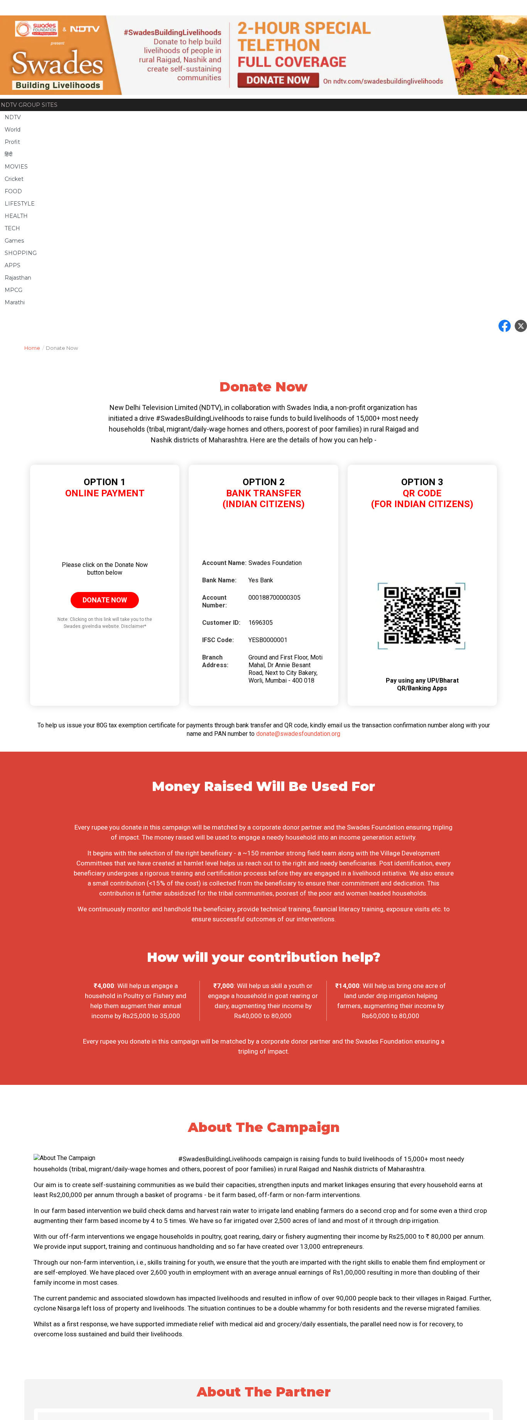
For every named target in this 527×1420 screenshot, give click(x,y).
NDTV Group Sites (29, 104)
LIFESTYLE (20, 203)
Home (34, 348)
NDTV (13, 117)
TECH (12, 228)
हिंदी (8, 154)
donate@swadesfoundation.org (298, 733)
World (12, 129)
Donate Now (105, 600)
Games (14, 240)
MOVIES (16, 166)
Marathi (15, 302)
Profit (12, 141)
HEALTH (16, 215)
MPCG (13, 290)
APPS (12, 265)
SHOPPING (21, 253)
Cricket (14, 178)
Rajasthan (18, 277)
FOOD (13, 191)
